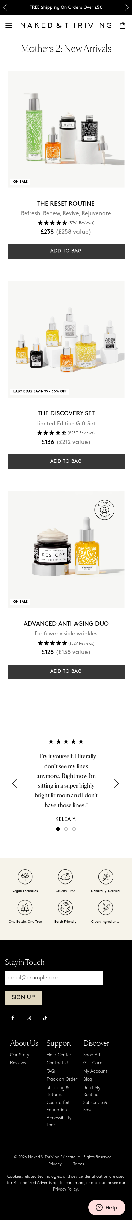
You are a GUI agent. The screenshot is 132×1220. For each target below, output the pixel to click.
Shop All (91, 1055)
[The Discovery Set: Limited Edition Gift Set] (66, 339)
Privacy (55, 1164)
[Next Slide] (126, 7)
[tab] (58, 829)
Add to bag (66, 251)
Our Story (19, 1055)
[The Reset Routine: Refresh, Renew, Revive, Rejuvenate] (66, 129)
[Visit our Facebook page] (12, 1018)
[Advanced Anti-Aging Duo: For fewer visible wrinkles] (66, 549)
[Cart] (122, 25)
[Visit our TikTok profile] (45, 1017)
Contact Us (58, 1063)
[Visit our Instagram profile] (28, 1018)
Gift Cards (94, 1063)
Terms (78, 1164)
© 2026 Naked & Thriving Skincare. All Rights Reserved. (63, 1157)
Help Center (59, 1055)
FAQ (51, 1071)
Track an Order (62, 1079)
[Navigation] (9, 25)
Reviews (18, 1063)
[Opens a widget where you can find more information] (106, 1208)
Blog (87, 1079)
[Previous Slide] (5, 7)
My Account (95, 1071)
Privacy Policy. (66, 1189)
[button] (15, 785)
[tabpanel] (66, 780)
